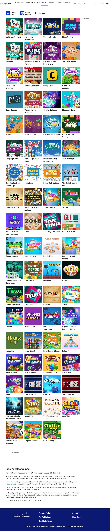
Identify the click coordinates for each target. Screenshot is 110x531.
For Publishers (45, 517)
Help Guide (77, 517)
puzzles (44, 3)
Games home (19, 3)
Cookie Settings (45, 521)
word (33, 3)
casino (51, 3)
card (38, 3)
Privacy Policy (45, 513)
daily (28, 3)
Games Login (104, 3)
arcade (58, 3)
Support (75, 513)
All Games (66, 3)
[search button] (94, 3)
